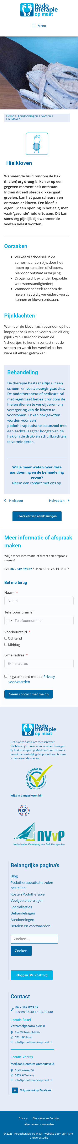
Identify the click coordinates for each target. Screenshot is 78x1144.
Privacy (23, 1118)
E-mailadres (14, 655)
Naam (9, 592)
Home (10, 116)
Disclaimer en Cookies (45, 1118)
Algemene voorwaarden (39, 1124)
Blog (14, 876)
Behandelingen (23, 913)
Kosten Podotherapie (28, 894)
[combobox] (9, 620)
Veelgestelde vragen (27, 900)
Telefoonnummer (19, 612)
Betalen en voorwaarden (30, 925)
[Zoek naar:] (34, 938)
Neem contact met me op (29, 694)
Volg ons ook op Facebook (35, 1090)
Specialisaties (21, 906)
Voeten (46, 116)
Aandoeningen (28, 116)
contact (36, 482)
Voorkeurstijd (15, 632)
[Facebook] (15, 1090)
